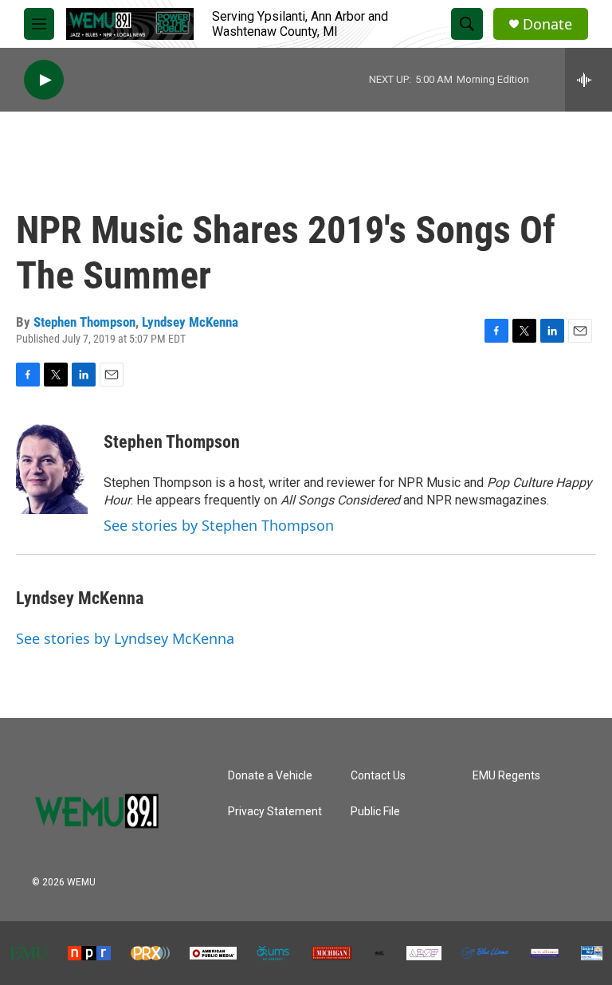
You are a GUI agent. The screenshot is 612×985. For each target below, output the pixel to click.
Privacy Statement (275, 812)
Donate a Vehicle (270, 776)
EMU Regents (506, 776)
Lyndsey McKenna (190, 322)
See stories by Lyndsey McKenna (125, 638)
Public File (375, 812)
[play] (44, 80)
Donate (547, 24)
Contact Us (378, 776)
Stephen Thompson (84, 322)
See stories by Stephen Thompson (219, 525)
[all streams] (588, 80)
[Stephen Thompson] (52, 466)
